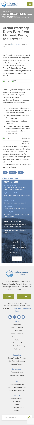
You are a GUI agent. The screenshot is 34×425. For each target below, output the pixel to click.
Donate (8, 296)
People (17, 404)
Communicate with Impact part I (15, 208)
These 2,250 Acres (17, 372)
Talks (17, 340)
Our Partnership (17, 398)
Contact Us (24, 296)
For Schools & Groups (17, 361)
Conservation (17, 369)
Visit (17, 322)
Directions (17, 308)
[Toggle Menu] (29, 4)
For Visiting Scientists (17, 390)
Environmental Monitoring (17, 387)
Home (3, 11)
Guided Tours (17, 337)
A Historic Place (17, 331)
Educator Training (17, 364)
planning (12, 172)
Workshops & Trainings (17, 346)
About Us (17, 395)
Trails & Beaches (17, 328)
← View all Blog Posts (10, 178)
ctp (5, 172)
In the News (17, 401)
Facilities (17, 349)
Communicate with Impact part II (15, 203)
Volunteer (17, 410)
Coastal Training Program (17, 358)
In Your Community (17, 375)
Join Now (17, 259)
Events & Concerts (17, 334)
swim (20, 172)
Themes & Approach (17, 384)
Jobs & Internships (17, 407)
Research (17, 381)
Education (17, 355)
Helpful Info (17, 325)
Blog (9, 11)
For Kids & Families (17, 343)
